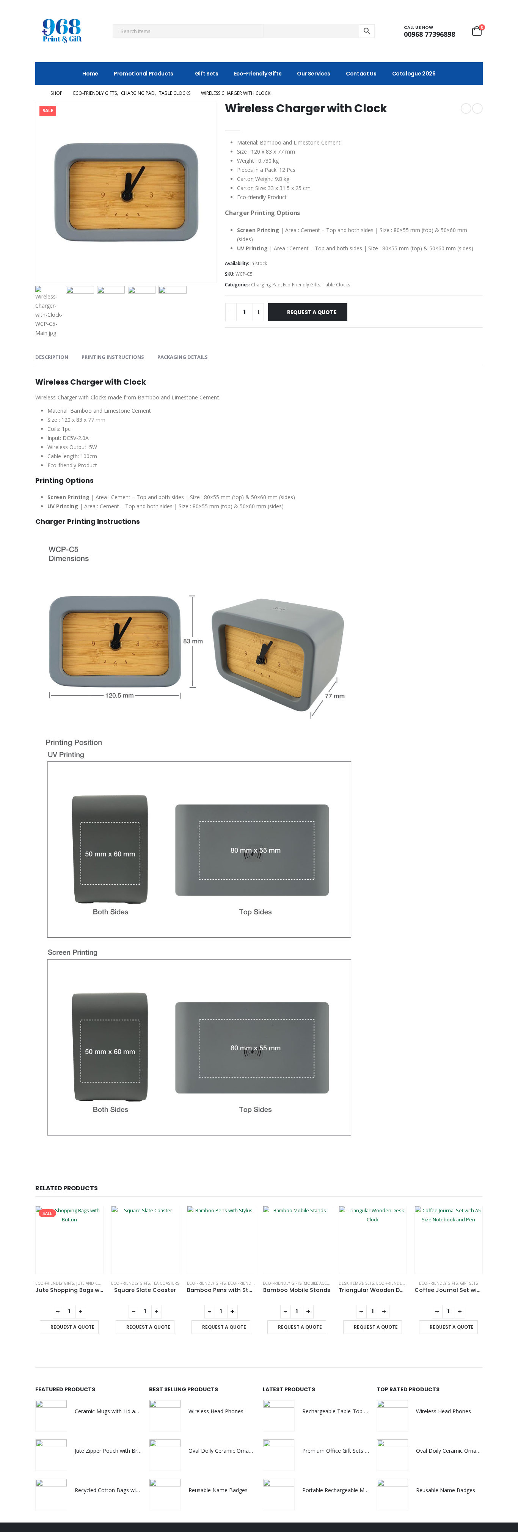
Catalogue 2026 (414, 73)
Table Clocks (336, 284)
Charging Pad (266, 284)
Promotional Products (143, 73)
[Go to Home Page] (37, 93)
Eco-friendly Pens (247, 1283)
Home (90, 73)
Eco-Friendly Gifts (258, 73)
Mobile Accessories (324, 1283)
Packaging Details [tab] (182, 357)
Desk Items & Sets (356, 1283)
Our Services (313, 73)
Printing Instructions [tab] (113, 357)
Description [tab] (51, 357)
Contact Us (361, 73)
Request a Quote (312, 312)
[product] (145, 1240)
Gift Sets (206, 73)
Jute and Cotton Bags (99, 1283)
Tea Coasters (165, 1283)
